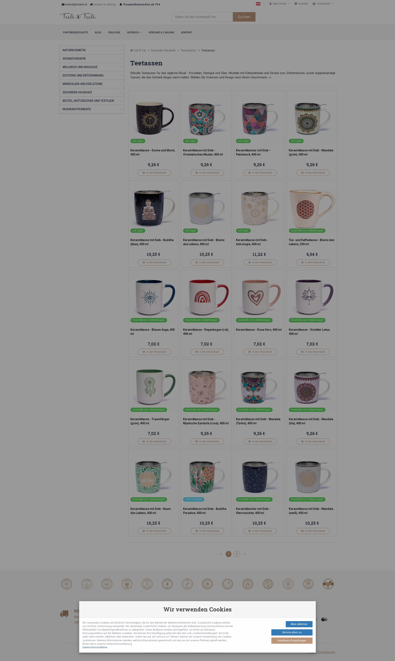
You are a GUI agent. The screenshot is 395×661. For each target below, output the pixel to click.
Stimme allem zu (292, 632)
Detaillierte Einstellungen (292, 640)
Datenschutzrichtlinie (94, 647)
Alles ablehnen (299, 624)
